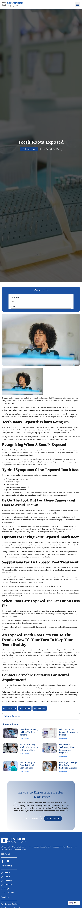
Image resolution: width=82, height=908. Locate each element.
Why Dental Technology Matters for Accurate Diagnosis (68, 748)
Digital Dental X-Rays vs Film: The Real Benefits (30, 732)
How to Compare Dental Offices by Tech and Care (27, 765)
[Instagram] (7, 861)
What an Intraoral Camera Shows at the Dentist (69, 732)
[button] (77, 4)
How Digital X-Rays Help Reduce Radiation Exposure (68, 765)
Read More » (24, 738)
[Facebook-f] (2, 861)
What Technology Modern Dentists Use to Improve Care (29, 747)
